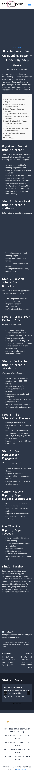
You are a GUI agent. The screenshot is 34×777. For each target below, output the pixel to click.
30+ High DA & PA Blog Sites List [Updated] (17, 737)
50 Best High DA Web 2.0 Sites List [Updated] (17, 751)
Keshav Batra (13, 69)
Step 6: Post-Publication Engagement (13, 125)
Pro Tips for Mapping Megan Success (15, 134)
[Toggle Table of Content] (28, 96)
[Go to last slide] (5, 693)
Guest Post (17, 47)
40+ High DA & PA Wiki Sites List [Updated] (17, 744)
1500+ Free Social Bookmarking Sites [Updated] (17, 730)
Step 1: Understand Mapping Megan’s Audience (15, 105)
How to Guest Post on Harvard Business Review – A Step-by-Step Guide (16, 690)
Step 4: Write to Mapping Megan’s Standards (17, 117)
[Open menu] (29, 4)
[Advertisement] (17, 29)
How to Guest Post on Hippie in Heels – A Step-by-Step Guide (8, 659)
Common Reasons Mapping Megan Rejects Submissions (17, 129)
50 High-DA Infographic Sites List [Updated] (17, 757)
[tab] (13, 703)
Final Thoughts (11, 138)
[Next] (28, 693)
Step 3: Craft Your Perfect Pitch (16, 114)
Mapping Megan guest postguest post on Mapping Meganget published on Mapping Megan (16, 644)
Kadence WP (21, 769)
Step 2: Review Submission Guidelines (14, 110)
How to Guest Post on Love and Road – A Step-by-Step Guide (26, 660)
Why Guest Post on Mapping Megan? (15, 101)
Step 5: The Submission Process (16, 121)
